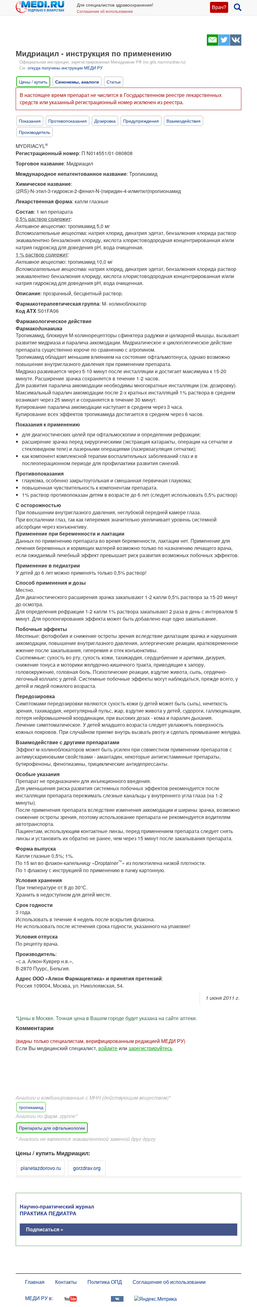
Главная (35, 1281)
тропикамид (31, 1107)
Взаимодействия (183, 121)
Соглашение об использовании (105, 11)
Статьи (114, 82)
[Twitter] (224, 43)
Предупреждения (141, 121)
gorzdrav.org (87, 1168)
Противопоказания (67, 121)
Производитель (34, 132)
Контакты (66, 1281)
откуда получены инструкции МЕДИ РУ (65, 68)
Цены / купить (33, 82)
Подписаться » (44, 1229)
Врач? (219, 7)
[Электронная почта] (212, 43)
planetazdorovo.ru (41, 1168)
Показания (30, 121)
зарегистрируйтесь (150, 1048)
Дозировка (105, 121)
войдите (108, 1048)
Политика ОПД (104, 1281)
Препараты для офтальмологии (52, 1128)
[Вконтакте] (235, 43)
